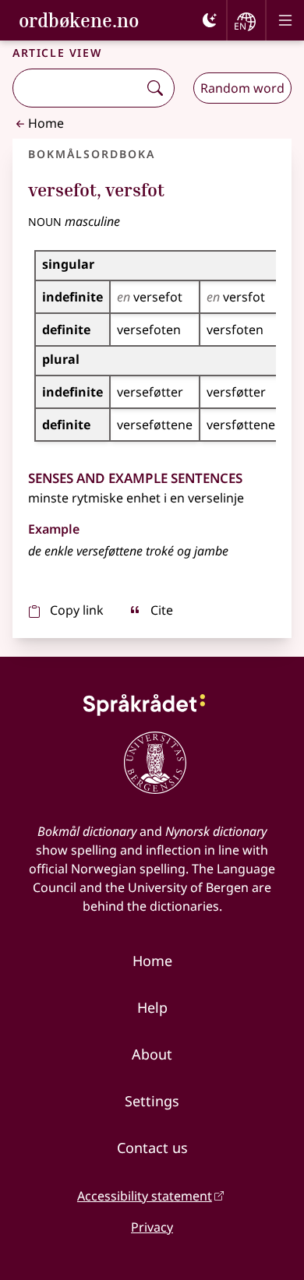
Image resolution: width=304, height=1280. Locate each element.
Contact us (152, 1147)
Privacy (152, 1227)
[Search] (155, 88)
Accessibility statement (144, 1195)
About (152, 1054)
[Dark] (210, 20)
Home (46, 123)
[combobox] (77, 88)
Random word (242, 88)
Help (152, 1007)
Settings (152, 1100)
